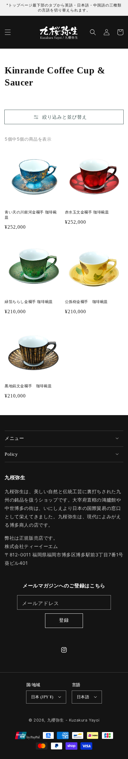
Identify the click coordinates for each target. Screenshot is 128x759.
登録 (64, 620)
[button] (8, 32)
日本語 (83, 697)
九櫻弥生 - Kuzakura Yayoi (73, 720)
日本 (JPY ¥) (42, 697)
